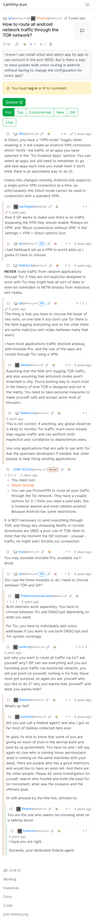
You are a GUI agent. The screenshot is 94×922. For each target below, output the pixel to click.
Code (7, 905)
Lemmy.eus (15, 4)
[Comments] (82, 31)
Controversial (40, 112)
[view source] (50, 44)
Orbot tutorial (22, 485)
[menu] (87, 4)
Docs (7, 896)
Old (72, 112)
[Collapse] (7, 133)
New (60, 112)
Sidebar (11, 102)
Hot (8, 112)
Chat (9, 122)
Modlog (9, 879)
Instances (11, 888)
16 (8, 44)
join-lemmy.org (15, 914)
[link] (16, 44)
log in (32, 88)
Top (20, 112)
